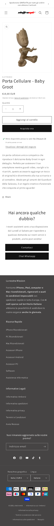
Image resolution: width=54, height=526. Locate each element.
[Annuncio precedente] (5, 4)
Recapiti (41, 519)
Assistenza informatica (17, 377)
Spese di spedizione (21, 98)
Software (10, 370)
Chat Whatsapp (27, 256)
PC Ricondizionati (14, 336)
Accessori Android (14, 357)
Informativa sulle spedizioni (24, 519)
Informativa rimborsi (16, 396)
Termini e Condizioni (16, 417)
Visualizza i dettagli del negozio (21, 146)
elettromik (19, 505)
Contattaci (27, 247)
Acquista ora (27, 128)
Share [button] (8, 196)
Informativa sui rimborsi (36, 505)
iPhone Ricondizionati (16, 329)
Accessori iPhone (14, 350)
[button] (6, 12)
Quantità (6, 103)
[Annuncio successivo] (48, 4)
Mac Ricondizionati (15, 343)
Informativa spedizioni (17, 403)
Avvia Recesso (12, 424)
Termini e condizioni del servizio (28, 515)
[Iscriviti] (44, 446)
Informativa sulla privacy (28, 510)
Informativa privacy (15, 410)
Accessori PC (12, 364)
